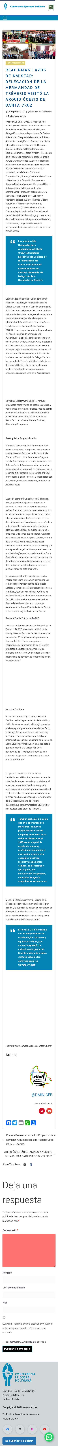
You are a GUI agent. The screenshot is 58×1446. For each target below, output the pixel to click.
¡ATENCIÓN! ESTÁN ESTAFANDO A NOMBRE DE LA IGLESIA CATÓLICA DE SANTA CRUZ (28, 1154)
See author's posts (43, 1103)
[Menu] (4, 18)
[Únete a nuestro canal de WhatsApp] (49, 1437)
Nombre (7, 1272)
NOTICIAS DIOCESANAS (15, 63)
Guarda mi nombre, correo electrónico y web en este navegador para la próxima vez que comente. (27, 1328)
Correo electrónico (13, 1287)
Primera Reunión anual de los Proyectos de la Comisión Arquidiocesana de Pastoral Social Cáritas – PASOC (30, 1140)
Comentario (10, 1230)
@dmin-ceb (33, 112)
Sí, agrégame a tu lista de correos (26, 1342)
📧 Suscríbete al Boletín (19, 1440)
